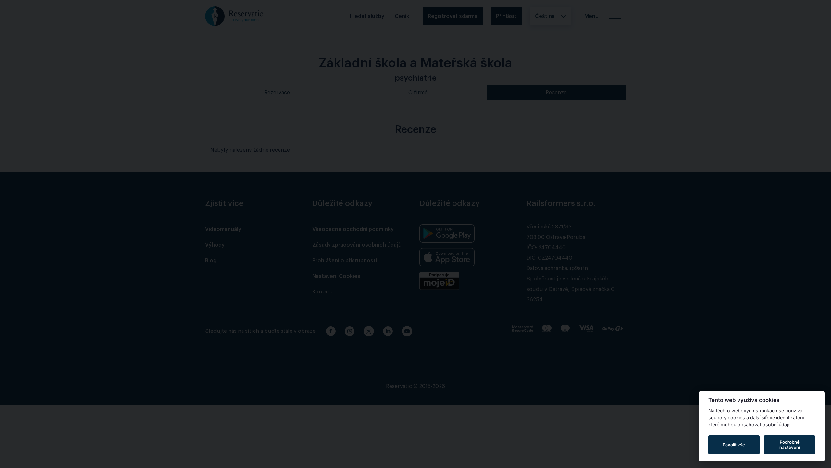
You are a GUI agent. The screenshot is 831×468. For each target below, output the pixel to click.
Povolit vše (734, 444)
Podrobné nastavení (789, 444)
